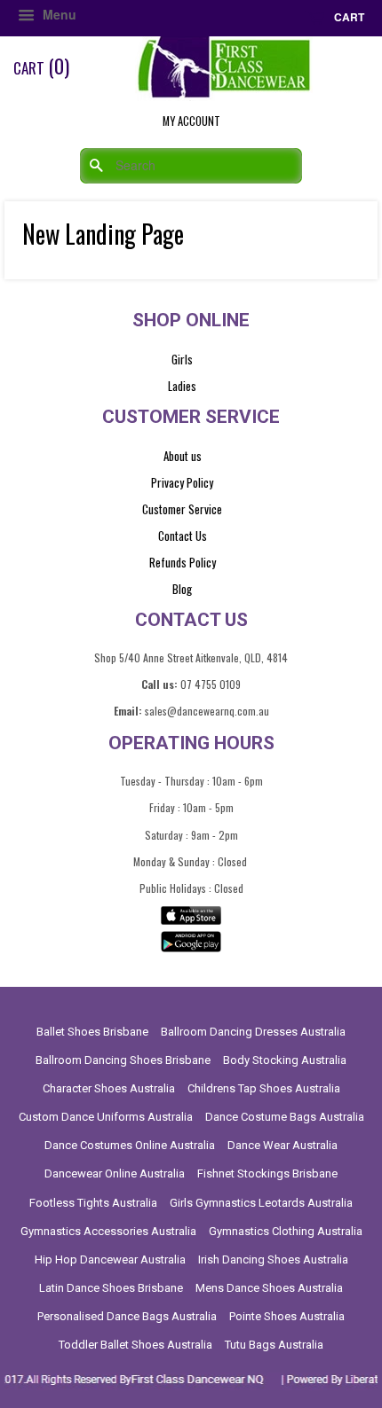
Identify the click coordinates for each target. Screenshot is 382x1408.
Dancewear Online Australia (114, 1173)
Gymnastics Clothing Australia (285, 1231)
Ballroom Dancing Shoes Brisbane (123, 1060)
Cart (347, 17)
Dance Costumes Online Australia (129, 1145)
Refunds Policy (182, 562)
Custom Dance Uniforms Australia (106, 1116)
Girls (182, 359)
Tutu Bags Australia (274, 1344)
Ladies (182, 386)
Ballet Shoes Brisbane (92, 1031)
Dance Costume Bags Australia (284, 1116)
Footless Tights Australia (93, 1202)
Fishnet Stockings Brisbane (267, 1173)
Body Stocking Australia (284, 1060)
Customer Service (182, 509)
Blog (182, 589)
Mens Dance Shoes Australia (269, 1288)
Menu (57, 14)
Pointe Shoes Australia (287, 1316)
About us (182, 456)
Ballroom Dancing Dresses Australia (253, 1031)
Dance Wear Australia (282, 1145)
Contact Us (182, 535)
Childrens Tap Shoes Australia (263, 1088)
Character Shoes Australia (109, 1088)
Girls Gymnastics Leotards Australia (261, 1202)
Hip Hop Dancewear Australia (110, 1259)
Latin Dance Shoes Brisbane (111, 1288)
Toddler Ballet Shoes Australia (135, 1344)
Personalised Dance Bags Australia (127, 1316)
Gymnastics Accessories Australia (108, 1231)
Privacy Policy (182, 482)
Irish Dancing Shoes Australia (273, 1259)
